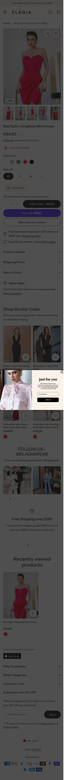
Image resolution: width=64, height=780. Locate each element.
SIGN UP (46, 400)
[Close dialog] (61, 372)
